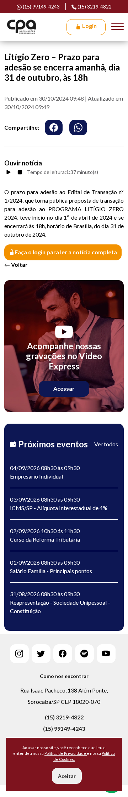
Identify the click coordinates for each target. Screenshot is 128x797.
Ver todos (106, 444)
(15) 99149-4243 (64, 728)
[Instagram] (19, 653)
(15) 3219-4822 (94, 7)
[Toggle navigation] (117, 26)
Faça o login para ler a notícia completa (66, 252)
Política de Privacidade (65, 753)
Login (89, 25)
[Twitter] (41, 653)
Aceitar (67, 776)
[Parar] (20, 172)
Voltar (19, 264)
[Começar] (8, 172)
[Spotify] (84, 653)
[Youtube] (106, 653)
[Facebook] (62, 653)
